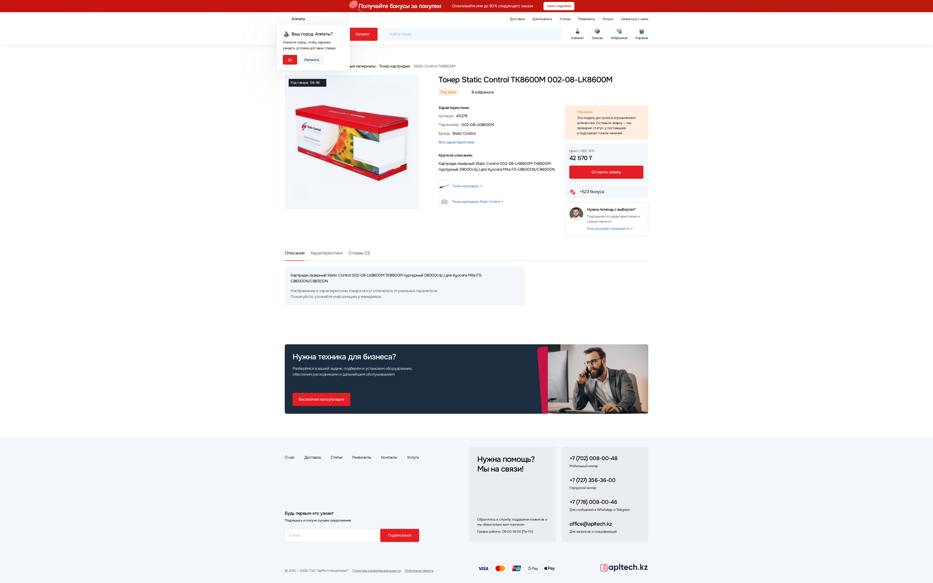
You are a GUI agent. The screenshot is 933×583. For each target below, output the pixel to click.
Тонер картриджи (394, 66)
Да (290, 60)
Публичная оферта (419, 570)
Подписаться (399, 535)
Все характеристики (456, 142)
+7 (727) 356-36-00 (592, 480)
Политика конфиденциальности (376, 570)
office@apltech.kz (591, 524)
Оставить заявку (606, 172)
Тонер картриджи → (467, 186)
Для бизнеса (542, 19)
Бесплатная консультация (321, 399)
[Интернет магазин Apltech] (624, 567)
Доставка (517, 19)
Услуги (608, 19)
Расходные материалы (355, 66)
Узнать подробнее (559, 6)
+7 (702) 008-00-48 (593, 458)
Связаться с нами (634, 19)
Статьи (565, 19)
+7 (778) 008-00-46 (593, 502)
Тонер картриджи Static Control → (477, 201)
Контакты (389, 457)
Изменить (311, 60)
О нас (290, 457)
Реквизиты (586, 19)
